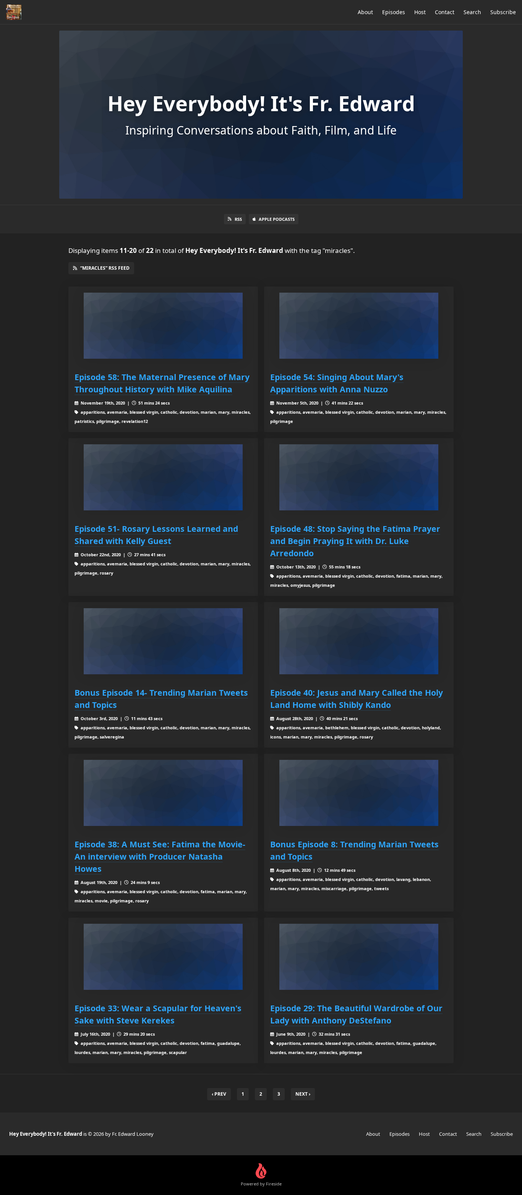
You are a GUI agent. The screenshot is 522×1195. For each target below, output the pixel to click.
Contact (444, 12)
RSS (238, 219)
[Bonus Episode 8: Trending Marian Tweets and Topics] (359, 793)
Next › (302, 1094)
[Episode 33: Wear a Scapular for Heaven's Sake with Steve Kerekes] (163, 957)
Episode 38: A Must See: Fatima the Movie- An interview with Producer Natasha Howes (160, 856)
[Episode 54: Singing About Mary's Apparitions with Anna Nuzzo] (359, 326)
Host (420, 12)
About (365, 12)
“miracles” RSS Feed (105, 268)
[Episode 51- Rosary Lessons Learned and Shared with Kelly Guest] (163, 477)
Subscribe (503, 12)
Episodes (393, 12)
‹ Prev (219, 1094)
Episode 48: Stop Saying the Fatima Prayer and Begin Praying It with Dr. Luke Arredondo (355, 541)
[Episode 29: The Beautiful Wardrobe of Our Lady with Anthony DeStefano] (359, 957)
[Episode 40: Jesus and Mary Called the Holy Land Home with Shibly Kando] (359, 641)
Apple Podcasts (277, 219)
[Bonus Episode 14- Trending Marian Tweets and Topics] (163, 641)
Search (472, 12)
